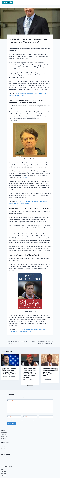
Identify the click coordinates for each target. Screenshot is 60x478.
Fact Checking (4, 448)
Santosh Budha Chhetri (28, 379)
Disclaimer (3, 438)
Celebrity (3, 475)
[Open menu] (57, 2)
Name (9, 416)
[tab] (27, 385)
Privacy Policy (4, 436)
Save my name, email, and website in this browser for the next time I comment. (25, 420)
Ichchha (6, 376)
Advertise (3, 446)
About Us (3, 434)
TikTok (2, 461)
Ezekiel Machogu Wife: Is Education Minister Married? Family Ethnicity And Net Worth (49, 372)
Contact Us (4, 432)
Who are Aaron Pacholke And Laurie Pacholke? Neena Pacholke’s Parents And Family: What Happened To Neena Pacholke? (42, 341)
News (2, 469)
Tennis (3, 459)
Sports (3, 457)
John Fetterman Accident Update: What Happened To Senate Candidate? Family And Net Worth (17, 341)
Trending (3, 471)
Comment (10, 400)
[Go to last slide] (3, 369)
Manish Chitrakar (13, 44)
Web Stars (3, 463)
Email (25, 416)
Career (3, 444)
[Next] (56, 369)
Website (41, 416)
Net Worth (3, 473)
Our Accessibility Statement (7, 450)
